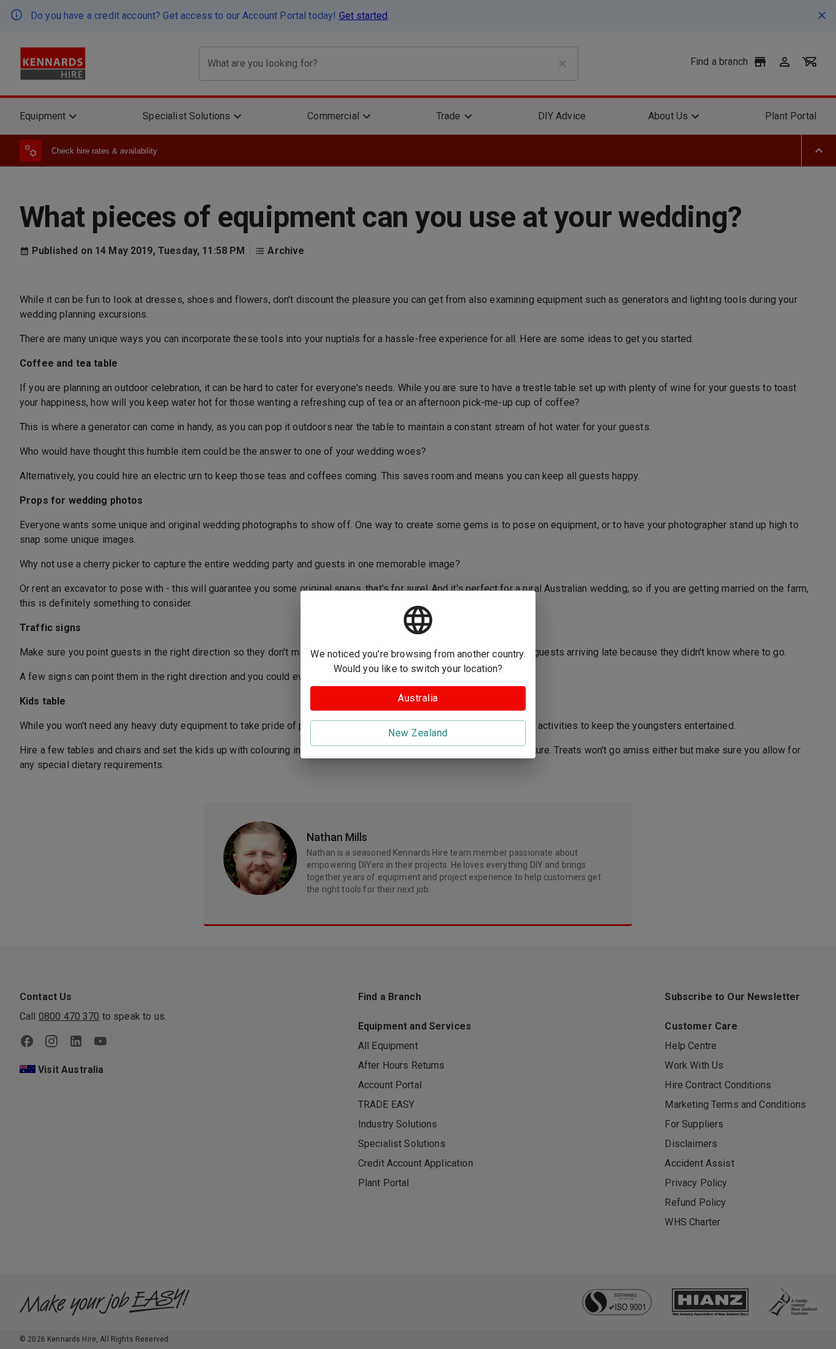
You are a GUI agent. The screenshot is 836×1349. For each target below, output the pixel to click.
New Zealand (417, 733)
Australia (418, 698)
